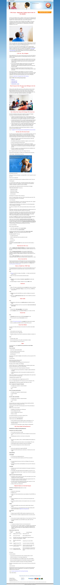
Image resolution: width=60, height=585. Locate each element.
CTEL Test (13, 79)
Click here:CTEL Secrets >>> (45, 12)
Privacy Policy (31, 583)
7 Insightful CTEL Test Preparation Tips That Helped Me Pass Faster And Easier (23, 129)
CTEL (8, 583)
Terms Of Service (27, 583)
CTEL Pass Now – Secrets (15, 83)
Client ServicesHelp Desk (23, 579)
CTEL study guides (12, 50)
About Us (35, 583)
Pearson (12, 273)
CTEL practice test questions (17, 321)
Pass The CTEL (21, 583)
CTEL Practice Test (12, 583)
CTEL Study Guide (14, 82)
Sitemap (24, 583)
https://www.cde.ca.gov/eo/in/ (24, 508)
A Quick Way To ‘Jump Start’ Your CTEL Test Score (21, 76)
